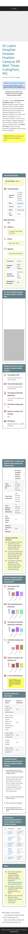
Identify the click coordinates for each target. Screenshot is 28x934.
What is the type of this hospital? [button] (14, 803)
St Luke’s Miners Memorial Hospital (11, 838)
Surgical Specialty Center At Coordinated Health (10, 851)
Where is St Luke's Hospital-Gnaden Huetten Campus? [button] (15, 797)
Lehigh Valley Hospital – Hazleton (11, 844)
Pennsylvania (13, 83)
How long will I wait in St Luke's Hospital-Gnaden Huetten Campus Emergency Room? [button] (14, 772)
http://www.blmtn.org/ (16, 253)
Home (7, 83)
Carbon (19, 206)
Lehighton (21, 83)
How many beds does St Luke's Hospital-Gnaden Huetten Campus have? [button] (14, 809)
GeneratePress (14, 931)
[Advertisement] (14, 27)
